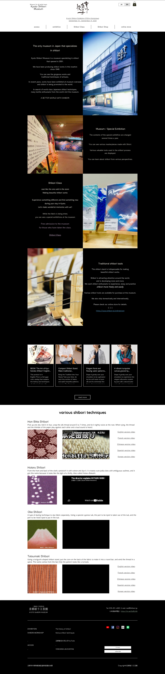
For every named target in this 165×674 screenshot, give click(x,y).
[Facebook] (112, 627)
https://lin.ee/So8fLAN (129, 611)
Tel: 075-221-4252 (113, 608)
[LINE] (127, 627)
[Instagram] (117, 627)
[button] (134, 4)
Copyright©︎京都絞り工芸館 (128, 665)
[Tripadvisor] (122, 627)
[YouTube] (107, 627)
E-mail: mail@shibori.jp (129, 608)
